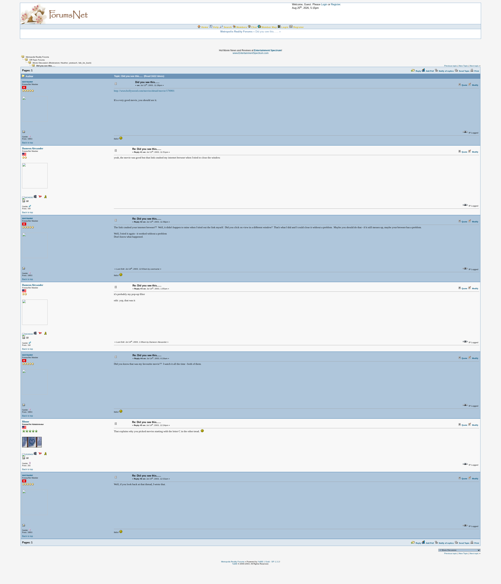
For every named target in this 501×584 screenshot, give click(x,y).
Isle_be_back (84, 63)
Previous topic (450, 66)
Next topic (474, 66)
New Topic (463, 66)
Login (324, 4)
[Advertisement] (250, 573)
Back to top (27, 142)
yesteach (73, 63)
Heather (64, 63)
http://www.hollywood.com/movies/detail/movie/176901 (144, 90)
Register (335, 4)
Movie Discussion (40, 63)
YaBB (234, 564)
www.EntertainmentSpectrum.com (251, 53)
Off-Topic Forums (37, 60)
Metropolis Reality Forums (37, 57)
